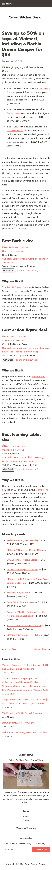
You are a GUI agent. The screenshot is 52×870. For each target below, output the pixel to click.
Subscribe (41, 849)
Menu (8, 3)
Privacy (26, 820)
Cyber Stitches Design (35, 864)
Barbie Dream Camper (19, 287)
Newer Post (40, 649)
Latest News (26, 755)
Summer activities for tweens (18, 723)
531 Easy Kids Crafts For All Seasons (22, 713)
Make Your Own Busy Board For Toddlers (24, 732)
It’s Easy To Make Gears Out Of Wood (26, 760)
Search (26, 816)
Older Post (11, 649)
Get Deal (8, 270)
